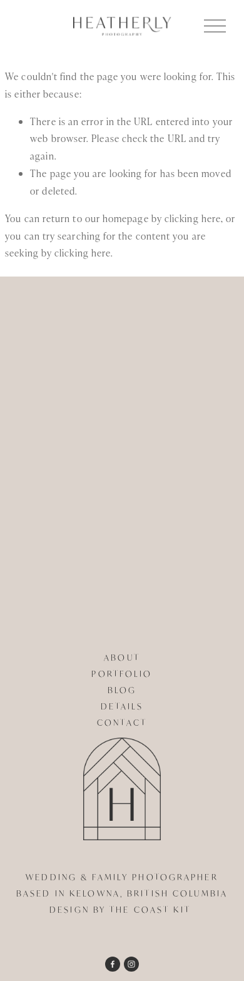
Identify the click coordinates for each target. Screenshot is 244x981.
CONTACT (122, 722)
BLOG (122, 690)
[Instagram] (131, 964)
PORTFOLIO (121, 673)
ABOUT (122, 657)
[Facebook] (112, 964)
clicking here (193, 218)
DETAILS (122, 706)
